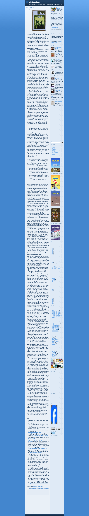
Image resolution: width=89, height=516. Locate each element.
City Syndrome (54, 267)
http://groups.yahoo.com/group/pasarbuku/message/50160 (37, 448)
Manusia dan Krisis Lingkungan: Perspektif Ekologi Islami (58, 78)
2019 (52, 250)
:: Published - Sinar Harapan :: (56, 316)
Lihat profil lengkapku (55, 27)
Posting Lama (46, 510)
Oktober (53, 279)
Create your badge (53, 424)
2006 (52, 290)
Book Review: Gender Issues (56, 323)
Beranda (38, 510)
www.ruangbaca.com (31, 438)
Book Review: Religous (55, 330)
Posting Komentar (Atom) (35, 512)
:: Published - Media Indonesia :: (56, 314)
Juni (53, 282)
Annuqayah (53, 147)
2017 (52, 252)
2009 (52, 261)
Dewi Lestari (53, 148)
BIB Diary (53, 317)
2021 (52, 248)
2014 (52, 255)
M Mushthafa (58, 8)
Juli (52, 281)
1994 (52, 303)
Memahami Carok (57, 53)
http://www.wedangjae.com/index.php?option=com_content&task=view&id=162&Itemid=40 (36, 452)
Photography (53, 350)
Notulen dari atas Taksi (55, 269)
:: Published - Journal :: (39, 488)
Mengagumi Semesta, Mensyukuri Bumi (58, 71)
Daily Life (53, 336)
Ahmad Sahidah (54, 145)
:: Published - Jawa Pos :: (55, 308)
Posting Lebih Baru (30, 510)
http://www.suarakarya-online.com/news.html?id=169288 (39, 483)
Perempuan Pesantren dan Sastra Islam (35, 8)
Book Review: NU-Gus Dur (55, 327)
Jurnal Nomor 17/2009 (37, 486)
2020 (52, 249)
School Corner (54, 354)
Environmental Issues (55, 339)
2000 (52, 297)
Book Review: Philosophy (55, 328)
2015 (52, 254)
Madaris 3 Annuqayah (55, 152)
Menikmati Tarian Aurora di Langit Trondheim (59, 59)
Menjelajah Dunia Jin (58, 83)
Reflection (53, 352)
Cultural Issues (54, 335)
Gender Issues (54, 343)
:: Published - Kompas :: (55, 310)
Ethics (53, 340)
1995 (52, 302)
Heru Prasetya (54, 151)
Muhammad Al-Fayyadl (55, 153)
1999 (52, 298)
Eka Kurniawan (54, 149)
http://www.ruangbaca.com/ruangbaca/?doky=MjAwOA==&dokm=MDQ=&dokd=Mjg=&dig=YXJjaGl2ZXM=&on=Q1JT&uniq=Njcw (38, 433)
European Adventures (55, 341)
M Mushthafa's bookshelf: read (57, 358)
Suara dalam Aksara (55, 273)
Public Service (54, 351)
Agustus (53, 280)
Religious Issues (47, 488)
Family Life (53, 342)
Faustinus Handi (54, 150)
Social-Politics (54, 355)
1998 (52, 299)
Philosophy (53, 349)
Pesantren (43, 488)
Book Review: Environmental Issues (57, 322)
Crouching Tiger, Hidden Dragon (57, 268)
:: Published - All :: (33, 488)
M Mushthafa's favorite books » (59, 369)
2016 (52, 253)
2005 (52, 291)
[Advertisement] (37, 502)
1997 (52, 300)
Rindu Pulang (34, 2)
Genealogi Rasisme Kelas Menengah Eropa (59, 90)
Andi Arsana (53, 146)
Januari (53, 288)
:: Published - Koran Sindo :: (56, 312)
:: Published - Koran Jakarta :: (56, 311)
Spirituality (53, 356)
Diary (52, 337)
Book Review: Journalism (55, 325)
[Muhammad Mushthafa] (54, 423)
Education (53, 338)
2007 (52, 289)
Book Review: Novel (55, 326)
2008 (52, 262)
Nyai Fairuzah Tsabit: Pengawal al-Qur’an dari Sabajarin (58, 48)
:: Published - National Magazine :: (57, 315)
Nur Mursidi (53, 154)
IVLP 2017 (53, 344)
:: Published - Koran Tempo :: (56, 313)
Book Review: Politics (55, 329)
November (53, 278)
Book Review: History (55, 324)
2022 (52, 247)
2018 (52, 251)
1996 (52, 301)
